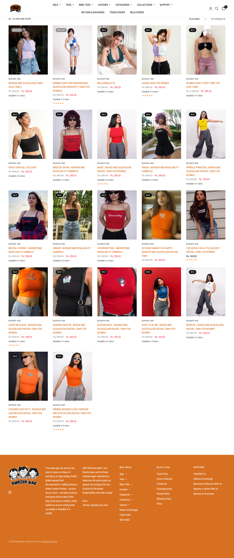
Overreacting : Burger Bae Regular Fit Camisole (113, 250)
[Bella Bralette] (117, 49)
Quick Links (163, 467)
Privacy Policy (163, 493)
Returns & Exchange (203, 479)
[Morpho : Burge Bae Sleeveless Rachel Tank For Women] (205, 291)
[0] (222, 8)
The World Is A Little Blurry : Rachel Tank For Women (203, 250)
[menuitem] (56, 5)
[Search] (216, 8)
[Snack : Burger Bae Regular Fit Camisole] (161, 134)
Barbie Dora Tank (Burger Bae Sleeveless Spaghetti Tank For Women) (71, 87)
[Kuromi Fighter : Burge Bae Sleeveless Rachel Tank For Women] (72, 291)
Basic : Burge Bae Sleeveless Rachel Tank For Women (114, 169)
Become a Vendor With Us (206, 488)
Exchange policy (164, 488)
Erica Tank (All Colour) (22, 167)
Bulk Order (137, 12)
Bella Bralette (106, 83)
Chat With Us (200, 474)
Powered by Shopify (49, 541)
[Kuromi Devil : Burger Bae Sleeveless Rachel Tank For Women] (117, 291)
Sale (55, 5)
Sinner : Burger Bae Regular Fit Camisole (72, 250)
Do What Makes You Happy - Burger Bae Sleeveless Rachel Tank (160, 252)
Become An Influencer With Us (208, 484)
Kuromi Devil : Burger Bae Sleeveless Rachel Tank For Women (114, 328)
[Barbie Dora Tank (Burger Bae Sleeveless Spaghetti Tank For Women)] (72, 49)
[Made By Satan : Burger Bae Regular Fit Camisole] (72, 134)
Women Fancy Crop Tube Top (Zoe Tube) (203, 85)
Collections (144, 5)
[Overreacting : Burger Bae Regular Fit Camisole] (117, 214)
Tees (68, 5)
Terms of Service (164, 479)
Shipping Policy (164, 498)
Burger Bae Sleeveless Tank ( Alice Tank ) (26, 85)
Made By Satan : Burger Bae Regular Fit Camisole (69, 169)
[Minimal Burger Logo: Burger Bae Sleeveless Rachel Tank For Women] (72, 376)
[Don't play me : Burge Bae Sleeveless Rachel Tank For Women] (161, 291)
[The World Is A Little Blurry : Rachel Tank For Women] (205, 214)
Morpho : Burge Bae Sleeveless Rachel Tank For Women (205, 327)
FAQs (159, 503)
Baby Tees (84, 5)
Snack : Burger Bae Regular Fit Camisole (160, 169)
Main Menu (126, 467)
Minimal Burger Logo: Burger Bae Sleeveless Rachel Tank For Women (72, 413)
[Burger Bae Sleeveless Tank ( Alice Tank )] (28, 49)
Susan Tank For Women (155, 83)
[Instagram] (12, 492)
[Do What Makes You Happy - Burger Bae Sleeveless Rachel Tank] (161, 214)
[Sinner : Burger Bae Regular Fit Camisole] (72, 214)
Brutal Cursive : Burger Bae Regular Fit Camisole (25, 250)
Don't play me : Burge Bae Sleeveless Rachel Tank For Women (158, 328)
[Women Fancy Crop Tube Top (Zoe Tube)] (205, 49)
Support (165, 5)
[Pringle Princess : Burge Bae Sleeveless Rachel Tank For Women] (205, 134)
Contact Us (162, 484)
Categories (122, 5)
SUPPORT (199, 467)
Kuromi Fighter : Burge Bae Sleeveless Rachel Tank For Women (70, 328)
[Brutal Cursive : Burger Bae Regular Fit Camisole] (28, 214)
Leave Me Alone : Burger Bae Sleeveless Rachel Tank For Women (25, 328)
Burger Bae (15, 79)
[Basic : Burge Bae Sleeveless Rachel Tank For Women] (117, 134)
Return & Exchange (92, 12)
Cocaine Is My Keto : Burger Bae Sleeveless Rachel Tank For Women (27, 413)
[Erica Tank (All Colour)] (28, 134)
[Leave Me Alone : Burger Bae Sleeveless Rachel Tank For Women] (28, 291)
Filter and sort (22, 18)
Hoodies (103, 5)
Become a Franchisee (204, 493)
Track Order (117, 12)
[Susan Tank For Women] (161, 49)
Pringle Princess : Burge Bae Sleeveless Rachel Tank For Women (203, 171)
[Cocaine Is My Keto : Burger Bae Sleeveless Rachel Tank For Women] (28, 376)
